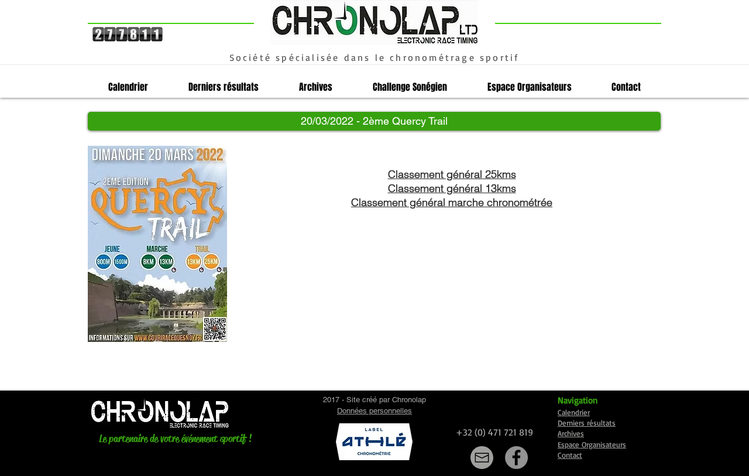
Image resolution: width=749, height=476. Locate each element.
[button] (374, 121)
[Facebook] (516, 457)
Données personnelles (374, 410)
